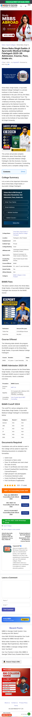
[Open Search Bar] (21, 6)
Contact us (14, 703)
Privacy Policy (23, 703)
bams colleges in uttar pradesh (12, 529)
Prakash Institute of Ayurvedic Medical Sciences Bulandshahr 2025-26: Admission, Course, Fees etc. (24, 537)
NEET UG (13, 387)
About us (7, 703)
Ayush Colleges (11, 45)
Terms (16, 705)
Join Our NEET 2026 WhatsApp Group (15, 521)
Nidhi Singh (5, 64)
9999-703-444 (6, 715)
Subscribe (16, 223)
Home (3, 45)
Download (25, 497)
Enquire (25, 619)
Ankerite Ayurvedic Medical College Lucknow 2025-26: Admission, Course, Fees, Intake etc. (7, 536)
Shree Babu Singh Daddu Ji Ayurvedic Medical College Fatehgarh (20, 233)
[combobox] (5, 212)
